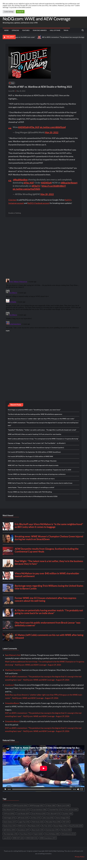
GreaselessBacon (12, 703)
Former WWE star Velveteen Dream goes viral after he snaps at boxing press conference (36, 474)
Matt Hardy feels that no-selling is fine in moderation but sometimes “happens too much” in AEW (39, 470)
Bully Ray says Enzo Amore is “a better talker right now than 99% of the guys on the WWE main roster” (41, 419)
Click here (12, 200)
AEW (7, 805)
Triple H (37, 834)
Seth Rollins (9, 830)
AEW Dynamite (20, 805)
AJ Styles (50, 805)
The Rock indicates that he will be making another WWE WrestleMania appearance (35, 414)
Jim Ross (35, 818)
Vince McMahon (52, 834)
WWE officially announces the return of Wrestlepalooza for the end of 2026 (32, 496)
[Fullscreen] (82, 789)
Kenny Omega (62, 818)
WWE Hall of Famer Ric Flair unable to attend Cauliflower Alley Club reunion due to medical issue (40, 483)
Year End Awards (40, 30)
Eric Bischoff (54, 813)
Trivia (66, 30)
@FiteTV (36, 186)
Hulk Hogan (9, 818)
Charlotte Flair (55, 809)
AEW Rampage (36, 805)
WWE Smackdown (48, 838)
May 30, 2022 (51, 132)
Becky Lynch (63, 805)
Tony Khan (25, 834)
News (6, 30)
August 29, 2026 (54, 665)
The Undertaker (11, 834)
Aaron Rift (11, 91)
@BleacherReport (69, 182)
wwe (7, 838)
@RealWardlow (20, 179)
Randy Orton (10, 826)
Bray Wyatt (9, 809)
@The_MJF (34, 127)
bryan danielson (39, 809)
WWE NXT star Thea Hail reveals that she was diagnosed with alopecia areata (33, 465)
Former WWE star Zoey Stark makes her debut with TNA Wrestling (30, 492)
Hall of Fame (55, 30)
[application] (43, 768)
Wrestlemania (68, 834)
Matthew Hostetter (13, 670)
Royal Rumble (75, 826)
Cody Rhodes (23, 813)
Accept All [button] (20, 11)
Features (25, 30)
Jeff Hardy (23, 818)
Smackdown (23, 830)
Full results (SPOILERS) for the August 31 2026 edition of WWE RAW (30, 456)
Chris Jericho (71, 809)
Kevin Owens (10, 822)
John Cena (48, 818)
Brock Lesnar (23, 809)
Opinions (15, 30)
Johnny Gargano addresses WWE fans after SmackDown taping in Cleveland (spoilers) (36, 447)
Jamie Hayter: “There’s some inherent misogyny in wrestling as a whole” (31, 487)
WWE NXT (18, 838)
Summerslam (52, 830)
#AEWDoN (23, 127)
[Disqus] (43, 304)
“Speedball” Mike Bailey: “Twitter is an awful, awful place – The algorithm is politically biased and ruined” (42, 430)
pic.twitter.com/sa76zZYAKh (26, 189)
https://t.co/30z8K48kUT (54, 186)
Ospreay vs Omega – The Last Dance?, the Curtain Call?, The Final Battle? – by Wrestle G (36, 443)
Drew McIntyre (39, 813)
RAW (21, 826)
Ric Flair (46, 826)
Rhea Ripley (33, 826)
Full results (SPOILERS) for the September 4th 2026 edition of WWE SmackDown (34, 452)
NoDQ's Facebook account (38, 203)
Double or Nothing (14, 213)
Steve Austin (38, 830)
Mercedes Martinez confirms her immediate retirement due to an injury (31, 478)
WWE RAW (31, 838)
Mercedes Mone (53, 822)
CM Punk (9, 813)
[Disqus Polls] (43, 248)
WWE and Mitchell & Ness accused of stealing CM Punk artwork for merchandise (34, 434)
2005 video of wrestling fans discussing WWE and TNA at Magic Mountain (32, 461)
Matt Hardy (37, 822)
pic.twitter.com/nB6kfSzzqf (53, 127)
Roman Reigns (60, 826)
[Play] (5, 789)
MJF (66, 822)
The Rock (66, 830)
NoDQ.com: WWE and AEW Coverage (36, 18)
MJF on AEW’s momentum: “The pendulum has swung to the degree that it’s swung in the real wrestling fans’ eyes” (43, 424)
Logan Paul (23, 822)
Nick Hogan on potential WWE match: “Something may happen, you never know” (34, 410)
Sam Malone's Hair (13, 655)
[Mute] (78, 789)
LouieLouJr (9, 685)
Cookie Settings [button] (8, 11)
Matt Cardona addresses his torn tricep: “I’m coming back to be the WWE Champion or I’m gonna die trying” (43, 439)
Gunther (67, 813)
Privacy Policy (79, 857)
